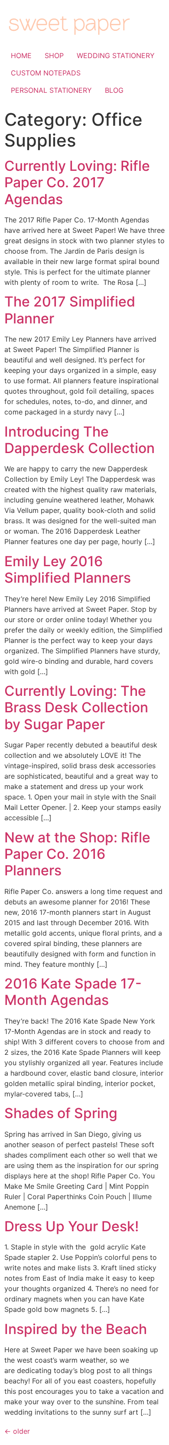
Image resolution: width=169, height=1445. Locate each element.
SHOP (54, 55)
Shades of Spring (60, 1113)
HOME (21, 55)
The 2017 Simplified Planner (69, 309)
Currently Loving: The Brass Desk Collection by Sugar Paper (76, 707)
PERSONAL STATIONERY (51, 90)
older (17, 1431)
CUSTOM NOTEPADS (46, 72)
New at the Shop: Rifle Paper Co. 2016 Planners (77, 854)
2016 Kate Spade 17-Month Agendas (73, 991)
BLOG (114, 90)
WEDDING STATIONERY (116, 55)
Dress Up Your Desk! (71, 1226)
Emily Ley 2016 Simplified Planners (67, 569)
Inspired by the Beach (75, 1329)
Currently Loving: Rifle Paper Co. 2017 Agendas (77, 182)
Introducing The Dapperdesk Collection (79, 440)
